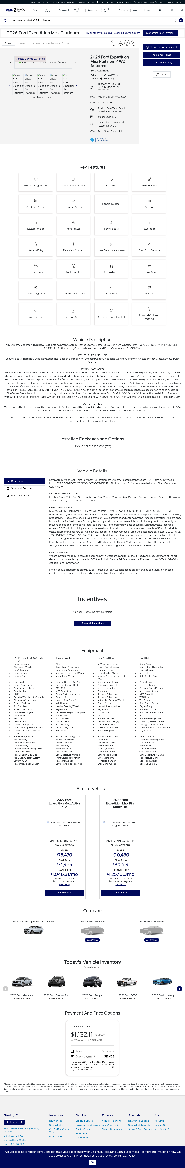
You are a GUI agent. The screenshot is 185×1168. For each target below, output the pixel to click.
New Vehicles (55, 1121)
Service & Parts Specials (88, 1125)
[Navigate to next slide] (75, 62)
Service (81, 1115)
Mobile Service (83, 1137)
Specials (134, 1115)
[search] (182, 10)
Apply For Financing (111, 1121)
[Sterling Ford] (17, 10)
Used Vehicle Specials (139, 1125)
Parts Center (82, 1133)
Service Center (83, 1129)
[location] (97, 2)
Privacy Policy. (127, 1155)
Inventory (56, 1115)
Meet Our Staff (162, 1129)
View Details (64, 892)
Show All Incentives (92, 623)
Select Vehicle (92, 940)
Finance (107, 1115)
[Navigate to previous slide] (11, 62)
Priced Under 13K (57, 1136)
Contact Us (16, 1122)
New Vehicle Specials (138, 1121)
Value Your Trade (110, 1125)
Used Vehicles (56, 1125)
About (159, 1115)
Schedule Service (84, 1121)
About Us (159, 1121)
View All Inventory (91, 967)
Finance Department (112, 1129)
